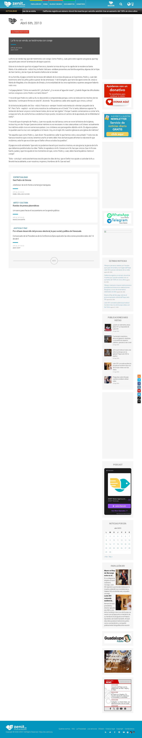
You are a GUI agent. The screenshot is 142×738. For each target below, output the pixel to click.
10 (114, 540)
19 (121, 544)
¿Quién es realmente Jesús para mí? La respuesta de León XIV (121, 327)
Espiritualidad (20, 177)
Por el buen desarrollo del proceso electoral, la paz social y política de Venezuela (47, 231)
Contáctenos (129, 729)
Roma (45, 4)
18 (118, 544)
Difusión (101, 729)
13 (125, 540)
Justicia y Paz (20, 228)
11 (118, 540)
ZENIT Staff (14, 50)
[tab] (111, 681)
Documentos (69, 4)
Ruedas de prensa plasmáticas (26, 205)
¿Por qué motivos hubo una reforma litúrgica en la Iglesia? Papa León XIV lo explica (122, 353)
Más (54, 261)
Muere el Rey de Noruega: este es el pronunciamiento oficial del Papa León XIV (116, 297)
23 (110, 548)
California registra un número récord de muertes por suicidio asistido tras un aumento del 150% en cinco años (66, 11)
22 (106, 548)
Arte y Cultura (20, 203)
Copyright (119, 729)
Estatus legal (110, 729)
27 (125, 548)
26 (121, 548)
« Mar (106, 557)
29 (106, 552)
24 (114, 548)
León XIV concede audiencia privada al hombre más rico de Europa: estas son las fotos (117, 305)
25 (118, 548)
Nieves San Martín (19, 219)
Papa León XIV (36, 4)
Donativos (81, 4)
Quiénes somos (64, 729)
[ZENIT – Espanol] (17, 4)
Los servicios (92, 729)
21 (129, 544)
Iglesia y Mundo (56, 4)
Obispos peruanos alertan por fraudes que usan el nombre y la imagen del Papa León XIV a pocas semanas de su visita (117, 268)
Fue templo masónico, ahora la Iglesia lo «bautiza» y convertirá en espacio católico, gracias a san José (122, 339)
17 (114, 544)
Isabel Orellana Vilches (21, 194)
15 (106, 544)
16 (110, 544)
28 (129, 548)
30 (110, 552)
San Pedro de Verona (22, 180)
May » (110, 557)
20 (125, 544)
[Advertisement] (54, 279)
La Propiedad (81, 729)
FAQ (73, 729)
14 (129, 540)
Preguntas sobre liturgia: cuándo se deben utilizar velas (121, 379)
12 (121, 540)
